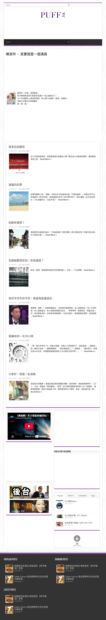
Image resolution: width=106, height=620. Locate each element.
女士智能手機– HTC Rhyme (76, 515)
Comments (82, 496)
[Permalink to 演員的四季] (18, 201)
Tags (93, 496)
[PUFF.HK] (53, 17)
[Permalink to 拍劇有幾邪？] (18, 239)
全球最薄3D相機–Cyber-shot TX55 (78, 523)
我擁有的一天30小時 (21, 336)
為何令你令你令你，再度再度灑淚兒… (32, 298)
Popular (60, 496)
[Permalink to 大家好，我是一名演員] (18, 390)
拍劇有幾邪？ (17, 222)
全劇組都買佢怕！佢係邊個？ (26, 260)
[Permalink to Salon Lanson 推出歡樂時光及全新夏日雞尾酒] (9, 579)
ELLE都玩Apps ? (71, 501)
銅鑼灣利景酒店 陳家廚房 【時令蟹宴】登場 (30, 567)
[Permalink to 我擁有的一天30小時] (18, 352)
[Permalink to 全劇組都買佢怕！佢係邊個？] (18, 277)
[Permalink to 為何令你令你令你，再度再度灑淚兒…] (18, 314)
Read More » (45, 159)
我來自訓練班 (17, 146)
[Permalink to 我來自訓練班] (18, 163)
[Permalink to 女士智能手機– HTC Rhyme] (59, 517)
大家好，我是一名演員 (22, 374)
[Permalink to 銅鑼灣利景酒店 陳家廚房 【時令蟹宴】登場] (9, 568)
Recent (70, 496)
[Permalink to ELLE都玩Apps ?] (59, 505)
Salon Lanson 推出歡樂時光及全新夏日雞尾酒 (31, 577)
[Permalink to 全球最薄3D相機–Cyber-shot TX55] (59, 524)
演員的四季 (15, 184)
